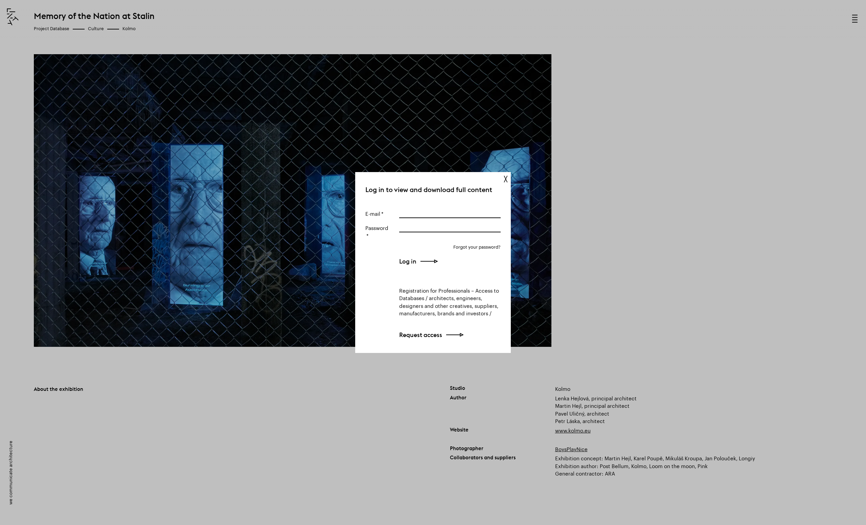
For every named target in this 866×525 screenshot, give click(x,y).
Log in (407, 261)
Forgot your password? (477, 246)
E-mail (372, 213)
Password (376, 227)
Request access (420, 335)
